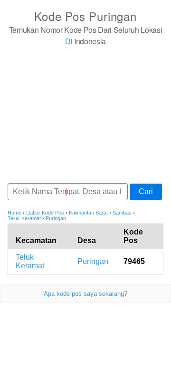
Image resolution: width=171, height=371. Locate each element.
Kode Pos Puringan (85, 16)
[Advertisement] (85, 114)
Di (68, 41)
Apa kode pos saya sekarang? (85, 293)
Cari (146, 191)
